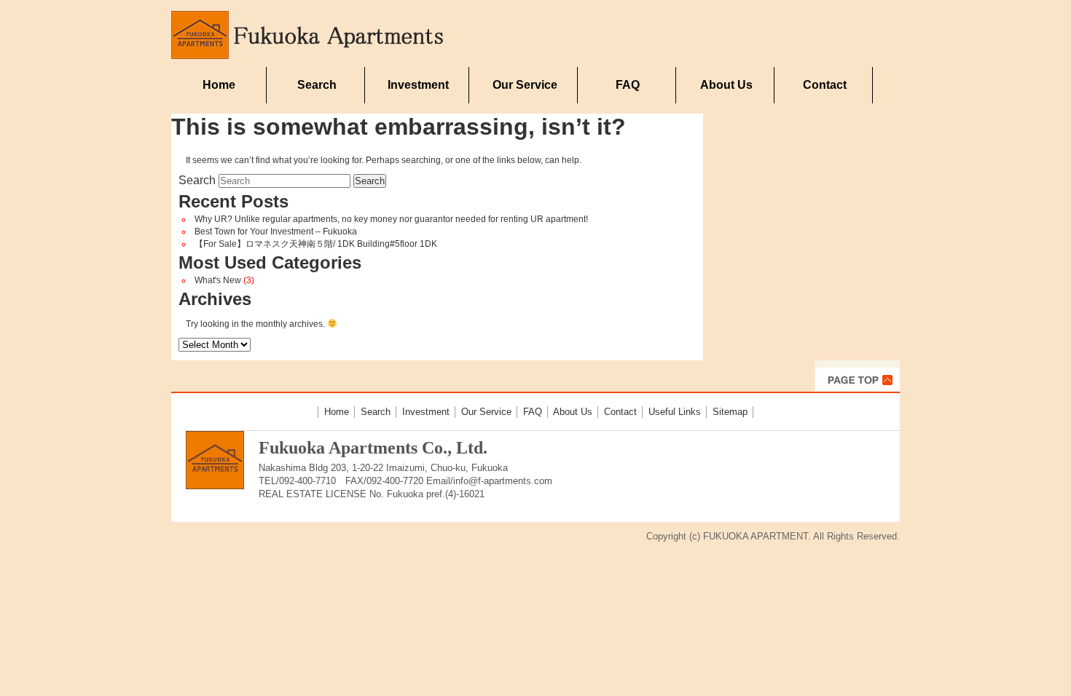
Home (219, 85)
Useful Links (674, 411)
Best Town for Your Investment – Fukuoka (276, 231)
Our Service (525, 85)
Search (317, 85)
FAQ (628, 85)
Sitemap (730, 411)
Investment (418, 85)
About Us (726, 85)
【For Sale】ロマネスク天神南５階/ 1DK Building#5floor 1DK (316, 244)
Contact (825, 85)
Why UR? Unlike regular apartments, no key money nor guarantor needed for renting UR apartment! (391, 219)
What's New (218, 280)
